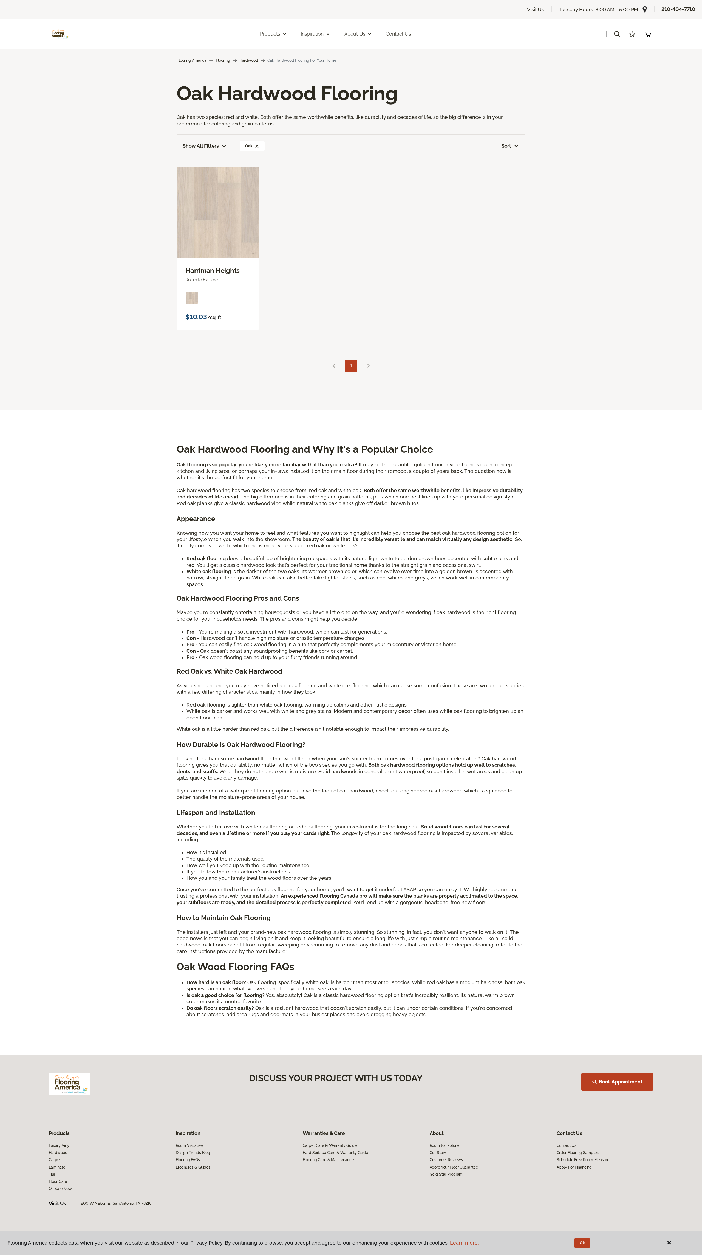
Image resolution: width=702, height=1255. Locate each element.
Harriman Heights (212, 270)
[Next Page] (368, 366)
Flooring (223, 60)
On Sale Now (60, 1188)
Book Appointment (620, 1082)
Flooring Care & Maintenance (328, 1160)
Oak (249, 146)
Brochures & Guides (193, 1167)
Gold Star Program (446, 1174)
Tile (52, 1174)
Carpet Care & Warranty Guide (330, 1145)
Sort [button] (506, 146)
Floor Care (58, 1181)
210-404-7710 (678, 9)
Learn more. (464, 1243)
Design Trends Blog (193, 1152)
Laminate (57, 1167)
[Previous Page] (333, 366)
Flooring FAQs (188, 1160)
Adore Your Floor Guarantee (454, 1167)
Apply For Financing (574, 1167)
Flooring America (191, 60)
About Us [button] (355, 34)
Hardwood (248, 60)
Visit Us (535, 9)
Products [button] (270, 34)
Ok (582, 1243)
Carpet (55, 1160)
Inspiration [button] (312, 34)
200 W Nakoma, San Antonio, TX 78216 (116, 1203)
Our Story (438, 1152)
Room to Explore (444, 1145)
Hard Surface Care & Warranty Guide (335, 1152)
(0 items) (647, 34)
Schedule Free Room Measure (583, 1160)
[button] (617, 34)
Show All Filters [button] (201, 146)
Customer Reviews (446, 1160)
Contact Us (398, 34)
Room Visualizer (190, 1145)
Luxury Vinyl (59, 1145)
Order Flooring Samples (578, 1152)
